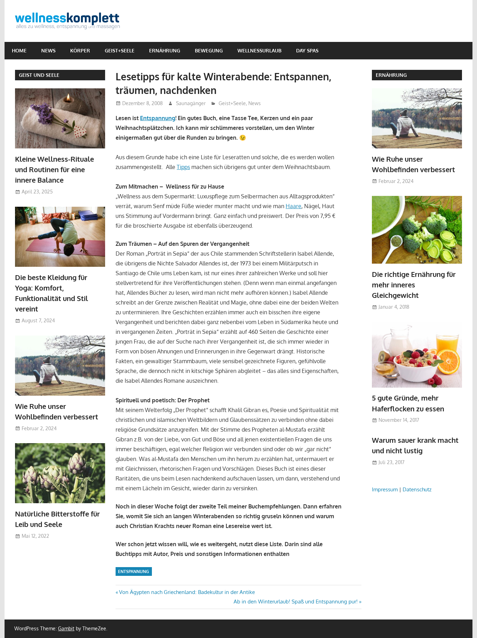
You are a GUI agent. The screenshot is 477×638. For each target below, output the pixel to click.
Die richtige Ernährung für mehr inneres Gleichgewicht (414, 285)
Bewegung (209, 50)
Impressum (385, 489)
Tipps (183, 166)
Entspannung (157, 118)
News (48, 50)
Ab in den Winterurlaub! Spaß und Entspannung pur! (296, 601)
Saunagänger (191, 103)
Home (19, 50)
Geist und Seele (39, 75)
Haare (293, 206)
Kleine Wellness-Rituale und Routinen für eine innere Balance (54, 169)
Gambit (66, 628)
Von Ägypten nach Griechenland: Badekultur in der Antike (187, 592)
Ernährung (164, 50)
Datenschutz (417, 489)
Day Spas (307, 50)
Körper (80, 50)
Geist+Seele (119, 50)
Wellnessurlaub (259, 50)
